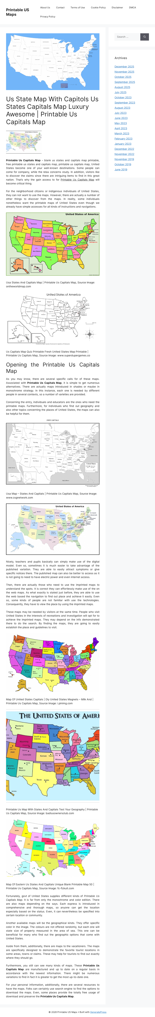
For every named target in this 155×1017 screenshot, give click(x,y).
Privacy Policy (47, 16)
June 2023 (121, 118)
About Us (45, 7)
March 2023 (122, 133)
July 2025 (120, 92)
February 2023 (123, 138)
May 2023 (121, 123)
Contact (60, 7)
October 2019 (123, 164)
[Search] (144, 37)
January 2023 (123, 143)
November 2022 (124, 154)
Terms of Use (78, 7)
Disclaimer (117, 7)
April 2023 (121, 128)
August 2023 (122, 107)
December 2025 (124, 66)
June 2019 (121, 169)
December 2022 (124, 148)
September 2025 (125, 82)
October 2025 (123, 76)
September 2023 (125, 102)
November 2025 (124, 71)
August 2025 (122, 87)
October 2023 (123, 97)
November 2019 (124, 159)
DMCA (132, 7)
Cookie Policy (98, 7)
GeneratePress (98, 1012)
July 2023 (121, 112)
